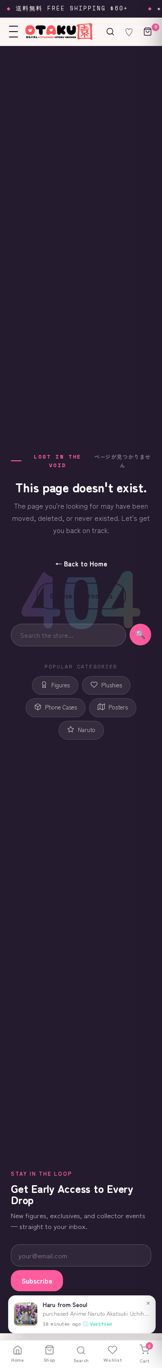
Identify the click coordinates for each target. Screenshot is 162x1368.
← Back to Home (81, 563)
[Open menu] (13, 31)
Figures (60, 685)
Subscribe (37, 1280)
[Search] (110, 32)
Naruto (86, 729)
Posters (118, 707)
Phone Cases (61, 707)
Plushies (111, 685)
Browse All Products (81, 595)
